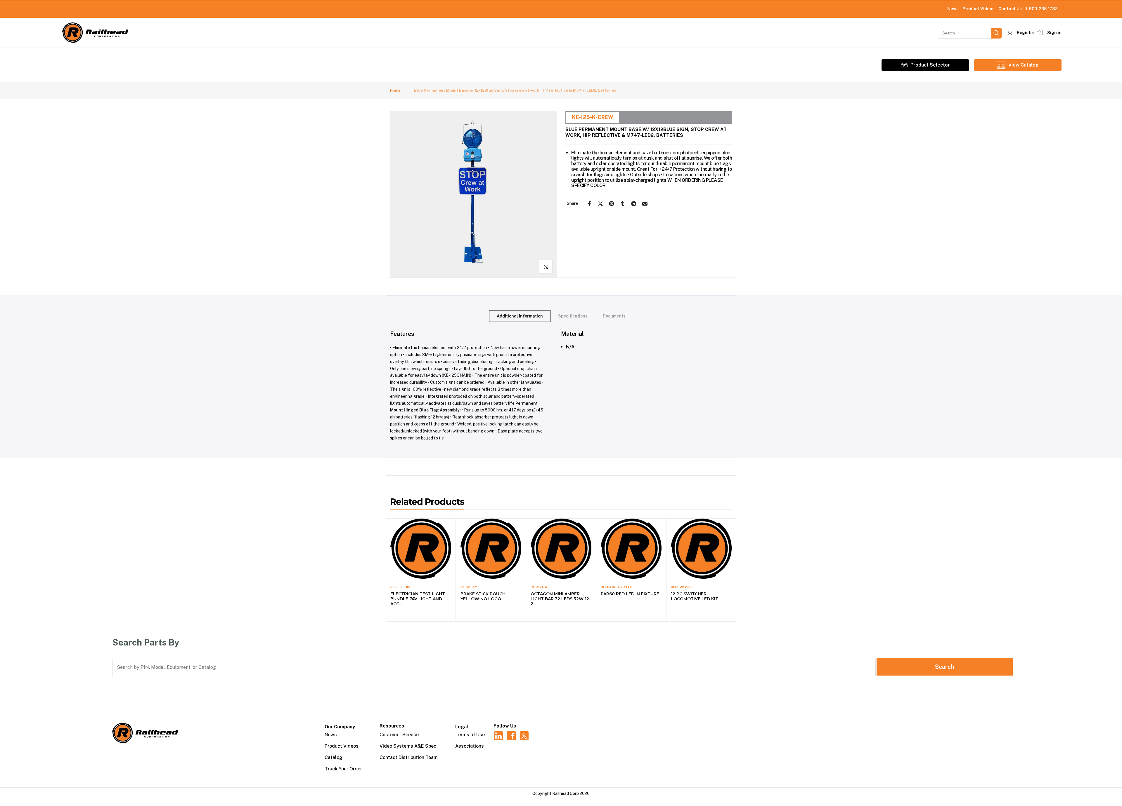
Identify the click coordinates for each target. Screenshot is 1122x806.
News (953, 8)
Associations (469, 746)
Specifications (573, 316)
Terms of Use (470, 734)
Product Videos (978, 8)
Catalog (333, 757)
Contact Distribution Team (409, 757)
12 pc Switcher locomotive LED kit (694, 596)
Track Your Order (343, 769)
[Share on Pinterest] (611, 203)
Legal (461, 727)
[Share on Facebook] (589, 203)
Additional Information (520, 316)
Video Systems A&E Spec (408, 746)
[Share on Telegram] (633, 203)
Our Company (340, 727)
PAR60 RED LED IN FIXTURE (630, 593)
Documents (614, 316)
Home (395, 90)
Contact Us (1010, 8)
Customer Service (399, 734)
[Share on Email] (644, 203)
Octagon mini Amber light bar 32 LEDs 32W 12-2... (561, 598)
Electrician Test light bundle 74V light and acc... (417, 598)
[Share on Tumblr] (622, 203)
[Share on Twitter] (600, 203)
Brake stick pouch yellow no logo (482, 596)
